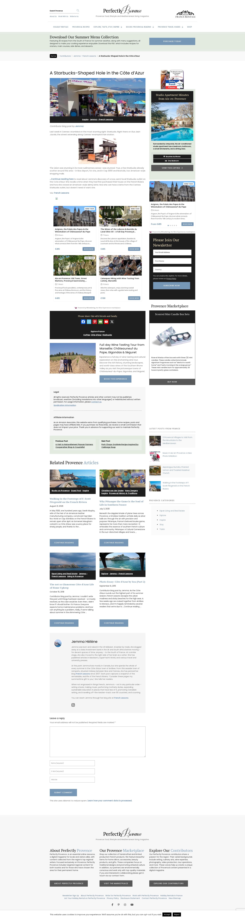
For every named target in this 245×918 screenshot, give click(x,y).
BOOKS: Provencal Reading (139, 27)
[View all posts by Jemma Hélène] (59, 642)
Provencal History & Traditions (123, 493)
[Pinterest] (95, 321)
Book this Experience (115, 379)
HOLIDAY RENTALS (60, 27)
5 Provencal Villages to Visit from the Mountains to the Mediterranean (177, 440)
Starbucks (107, 335)
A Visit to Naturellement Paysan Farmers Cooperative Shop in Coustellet (74, 445)
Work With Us (63, 16)
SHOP (189, 27)
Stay (162, 524)
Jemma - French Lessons (85, 56)
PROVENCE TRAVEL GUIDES (169, 27)
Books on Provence (61, 490)
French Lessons (61, 193)
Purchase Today (172, 41)
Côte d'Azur (96, 335)
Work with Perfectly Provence (145, 895)
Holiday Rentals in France (171, 895)
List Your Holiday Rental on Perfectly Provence (84, 898)
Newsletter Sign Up (71, 895)
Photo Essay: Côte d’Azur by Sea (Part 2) (122, 581)
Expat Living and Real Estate (64, 573)
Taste (162, 529)
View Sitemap (175, 898)
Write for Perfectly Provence (118, 895)
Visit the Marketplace (116, 883)
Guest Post (76, 490)
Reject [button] (176, 914)
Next (197, 134)
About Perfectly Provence (68, 883)
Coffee (86, 335)
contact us (96, 402)
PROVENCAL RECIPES (81, 27)
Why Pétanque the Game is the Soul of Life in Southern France (121, 503)
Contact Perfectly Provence (154, 898)
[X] (112, 321)
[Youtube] (106, 321)
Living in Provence (75, 576)
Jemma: (79, 126)
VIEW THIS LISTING (171, 168)
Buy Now (172, 417)
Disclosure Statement (130, 898)
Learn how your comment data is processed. (110, 800)
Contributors (65, 56)
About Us (53, 16)
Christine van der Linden (112, 490)
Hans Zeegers (131, 490)
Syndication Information (65, 405)
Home (53, 56)
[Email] (100, 321)
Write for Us (74, 16)
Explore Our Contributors (168, 883)
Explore (104, 573)
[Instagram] (89, 321)
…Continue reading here (62, 179)
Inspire (85, 119)
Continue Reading (64, 542)
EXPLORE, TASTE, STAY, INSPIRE (107, 27)
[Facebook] (83, 321)
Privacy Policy (171, 279)
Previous (147, 134)
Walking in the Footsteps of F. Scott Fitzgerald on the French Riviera (70, 500)
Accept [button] (167, 914)
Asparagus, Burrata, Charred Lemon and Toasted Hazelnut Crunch (176, 470)
